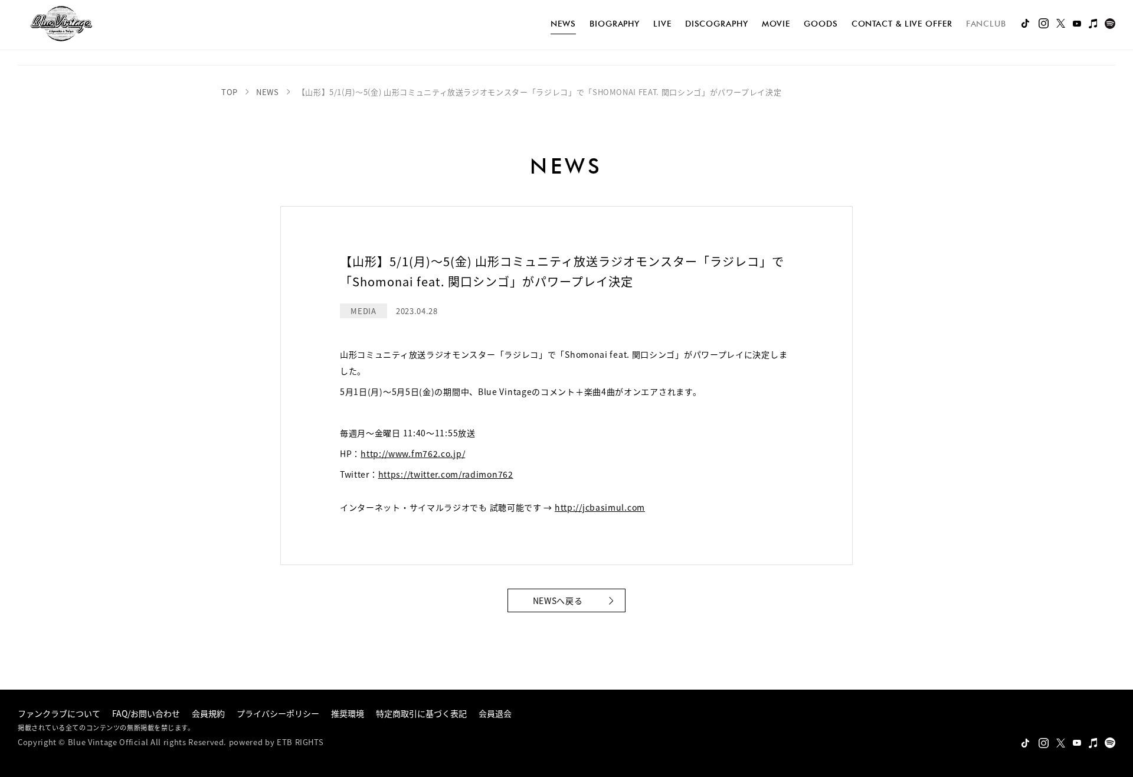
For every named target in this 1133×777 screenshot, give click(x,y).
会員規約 (208, 713)
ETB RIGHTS (300, 741)
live (662, 23)
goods (821, 23)
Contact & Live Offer (902, 23)
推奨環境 (347, 713)
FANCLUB (986, 23)
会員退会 (495, 713)
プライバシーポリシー (278, 713)
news (563, 23)
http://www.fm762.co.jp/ (413, 453)
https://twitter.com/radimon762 (445, 474)
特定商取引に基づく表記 (421, 713)
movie (776, 23)
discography (716, 23)
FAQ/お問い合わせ (146, 713)
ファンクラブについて (59, 713)
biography (615, 23)
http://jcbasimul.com (600, 507)
